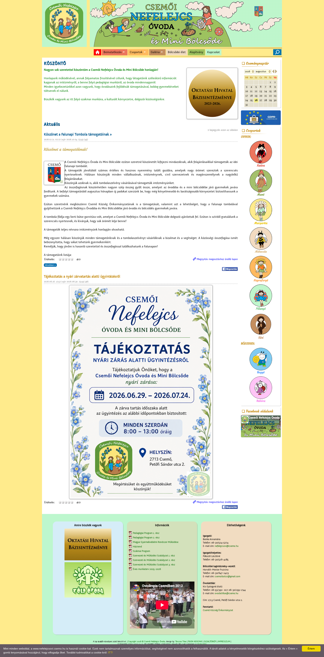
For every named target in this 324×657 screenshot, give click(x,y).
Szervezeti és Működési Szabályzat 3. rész (154, 564)
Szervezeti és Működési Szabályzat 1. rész (154, 555)
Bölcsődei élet (177, 52)
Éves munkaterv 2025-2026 (147, 569)
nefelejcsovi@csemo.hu (226, 546)
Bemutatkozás (113, 52)
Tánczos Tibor (180, 641)
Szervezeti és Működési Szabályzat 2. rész (154, 560)
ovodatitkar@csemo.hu (226, 593)
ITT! (110, 652)
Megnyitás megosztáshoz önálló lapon (217, 259)
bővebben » (50, 265)
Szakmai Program (141, 551)
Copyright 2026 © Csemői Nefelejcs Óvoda (146, 641)
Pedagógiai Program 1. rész (146, 533)
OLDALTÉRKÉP (210, 641)
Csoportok (136, 52)
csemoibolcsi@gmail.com (227, 576)
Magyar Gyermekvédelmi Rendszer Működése (155, 542)
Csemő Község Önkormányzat (218, 610)
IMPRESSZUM (224, 641)
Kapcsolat (213, 52)
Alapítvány (196, 52)
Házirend (137, 546)
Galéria (155, 52)
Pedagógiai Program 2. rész (146, 537)
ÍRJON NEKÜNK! (195, 641)
